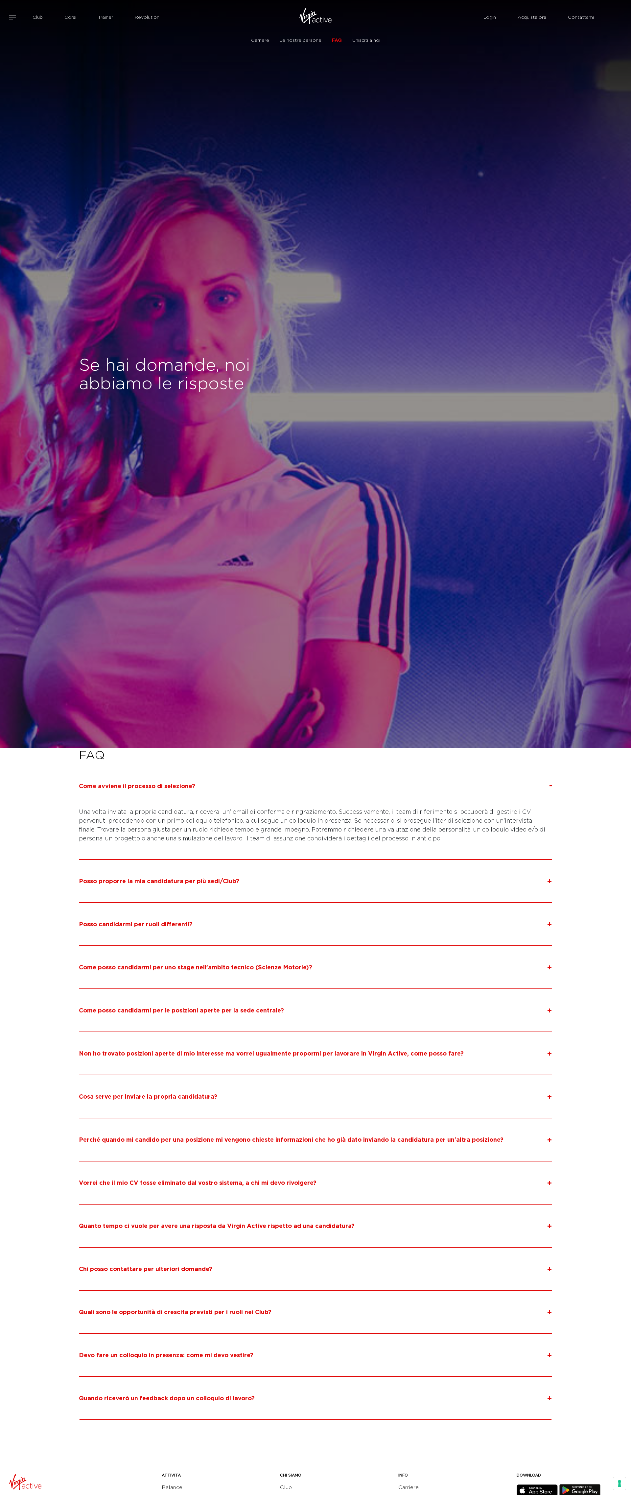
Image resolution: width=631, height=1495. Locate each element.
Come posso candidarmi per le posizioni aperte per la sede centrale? (181, 1010)
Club (38, 17)
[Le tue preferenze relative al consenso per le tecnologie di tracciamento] (619, 1483)
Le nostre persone (300, 40)
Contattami (581, 17)
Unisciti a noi (366, 40)
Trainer (105, 17)
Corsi (70, 17)
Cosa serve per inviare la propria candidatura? (148, 1096)
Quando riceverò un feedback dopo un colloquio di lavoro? (167, 1398)
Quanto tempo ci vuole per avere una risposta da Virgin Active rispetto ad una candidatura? (217, 1225)
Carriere (260, 40)
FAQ (337, 40)
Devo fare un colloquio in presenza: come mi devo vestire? (166, 1355)
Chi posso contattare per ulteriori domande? (145, 1268)
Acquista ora (532, 17)
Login (489, 17)
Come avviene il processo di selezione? (137, 786)
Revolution (147, 17)
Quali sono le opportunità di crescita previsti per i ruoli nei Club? (175, 1311)
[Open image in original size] (315, 17)
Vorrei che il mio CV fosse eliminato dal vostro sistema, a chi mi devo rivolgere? (197, 1182)
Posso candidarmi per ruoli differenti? (136, 924)
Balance (172, 1487)
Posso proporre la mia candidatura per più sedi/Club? (159, 881)
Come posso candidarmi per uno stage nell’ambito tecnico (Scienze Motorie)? (195, 967)
